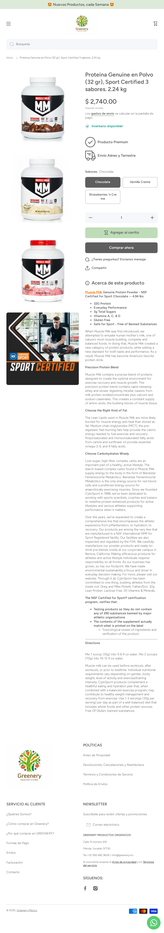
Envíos (11, 853)
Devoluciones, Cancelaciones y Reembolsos (113, 765)
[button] (155, 24)
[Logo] (82, 24)
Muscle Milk (93, 292)
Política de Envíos (95, 784)
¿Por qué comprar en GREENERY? (30, 833)
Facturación (14, 862)
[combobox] (82, 44)
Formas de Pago (17, 843)
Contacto (13, 872)
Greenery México (27, 910)
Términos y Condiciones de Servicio (108, 774)
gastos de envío (102, 113)
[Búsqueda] (10, 44)
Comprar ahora (121, 247)
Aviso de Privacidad (96, 755)
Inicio (9, 57)
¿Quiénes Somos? (18, 814)
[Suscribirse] (152, 825)
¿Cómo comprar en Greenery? (27, 824)
